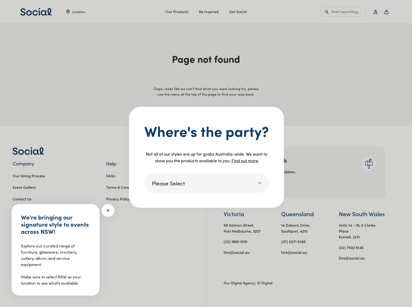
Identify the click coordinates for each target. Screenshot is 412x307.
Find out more (245, 161)
